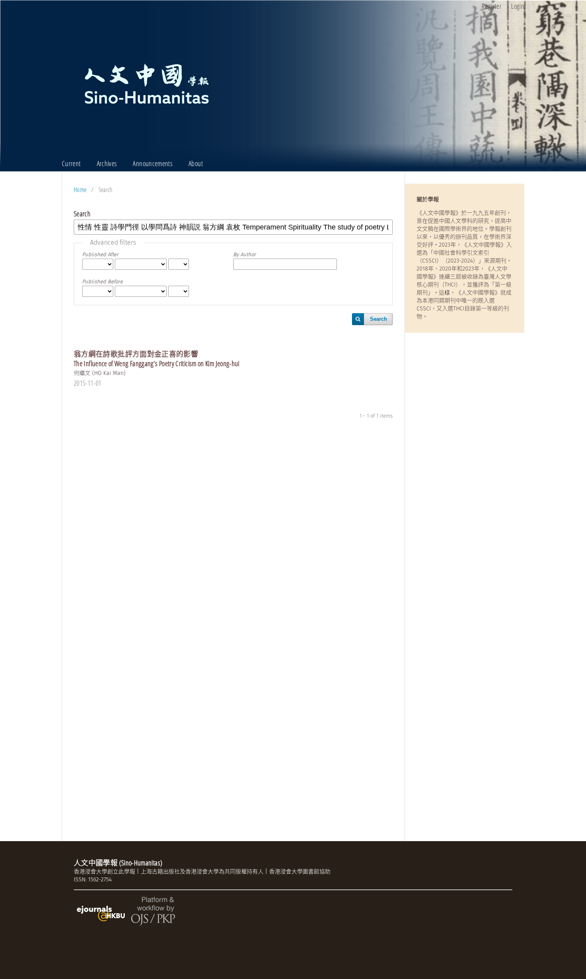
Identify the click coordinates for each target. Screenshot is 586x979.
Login (517, 6)
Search (378, 319)
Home (80, 190)
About (196, 163)
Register (491, 6)
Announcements (153, 163)
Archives (107, 163)
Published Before (102, 281)
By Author (244, 254)
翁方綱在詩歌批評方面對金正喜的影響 (157, 358)
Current (71, 163)
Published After (100, 254)
